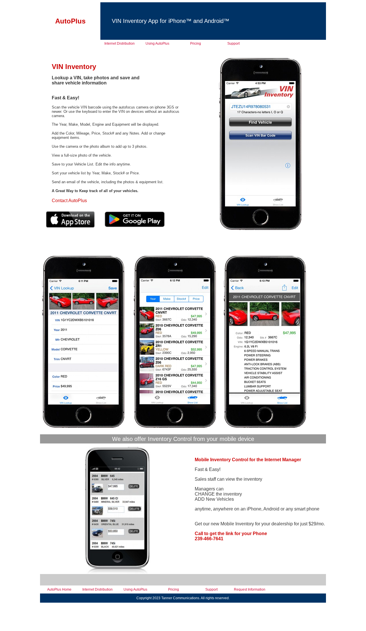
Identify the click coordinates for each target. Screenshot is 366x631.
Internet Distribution (119, 44)
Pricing (195, 44)
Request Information (249, 589)
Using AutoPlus (157, 44)
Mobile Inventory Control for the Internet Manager (248, 459)
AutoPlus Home (59, 589)
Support (233, 44)
